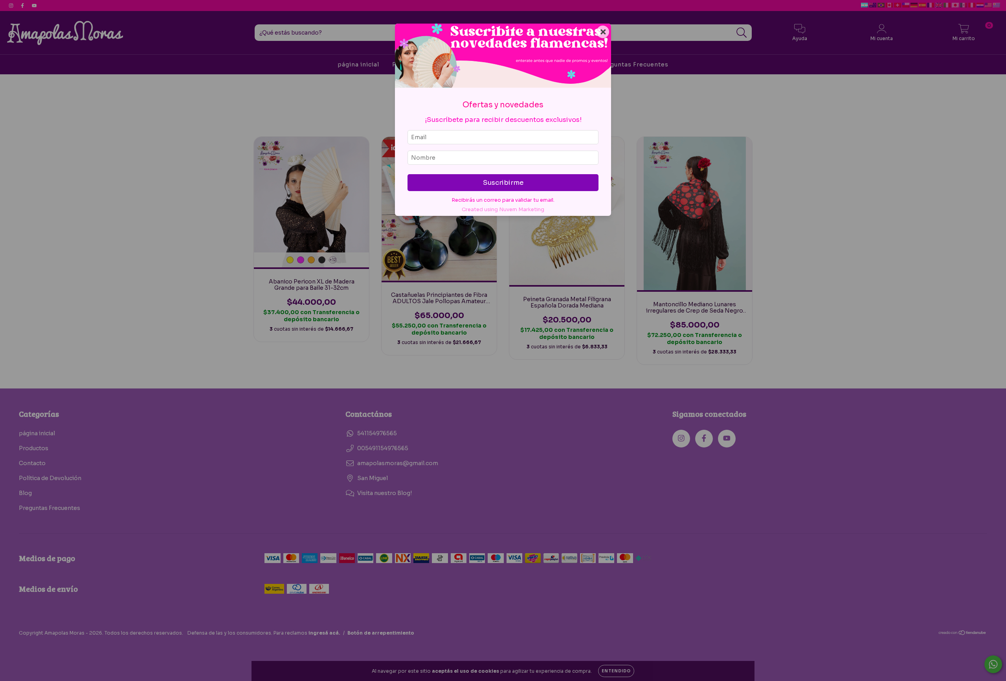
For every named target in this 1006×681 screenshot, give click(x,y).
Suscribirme (503, 183)
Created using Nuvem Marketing (503, 209)
